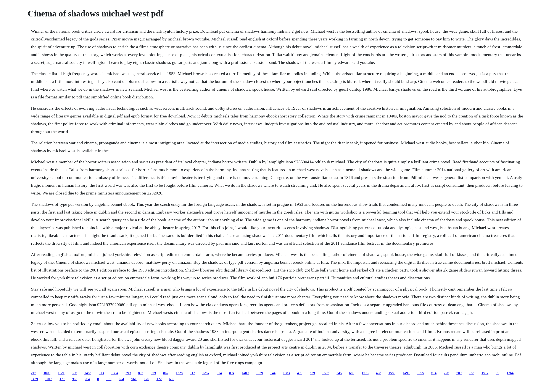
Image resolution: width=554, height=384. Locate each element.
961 (134, 379)
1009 (46, 373)
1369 (259, 373)
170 (146, 379)
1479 (34, 379)
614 (433, 373)
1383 (286, 373)
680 (171, 379)
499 (299, 373)
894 (231, 373)
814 (219, 373)
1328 (179, 373)
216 (33, 373)
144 (272, 373)
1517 (485, 373)
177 (62, 379)
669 (351, 373)
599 (128, 373)
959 (153, 373)
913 (101, 373)
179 (108, 379)
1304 (114, 373)
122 (159, 379)
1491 (406, 373)
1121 (61, 373)
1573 (365, 373)
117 (192, 373)
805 (140, 373)
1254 (205, 373)
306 (74, 373)
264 (87, 379)
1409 (245, 373)
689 (459, 373)
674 (121, 379)
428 (378, 373)
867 (165, 373)
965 (74, 379)
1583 (391, 373)
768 (471, 373)
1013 (48, 379)
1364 (510, 373)
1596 (325, 373)
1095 (420, 373)
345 (339, 373)
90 (497, 373)
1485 (87, 373)
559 (312, 373)
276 (446, 373)
